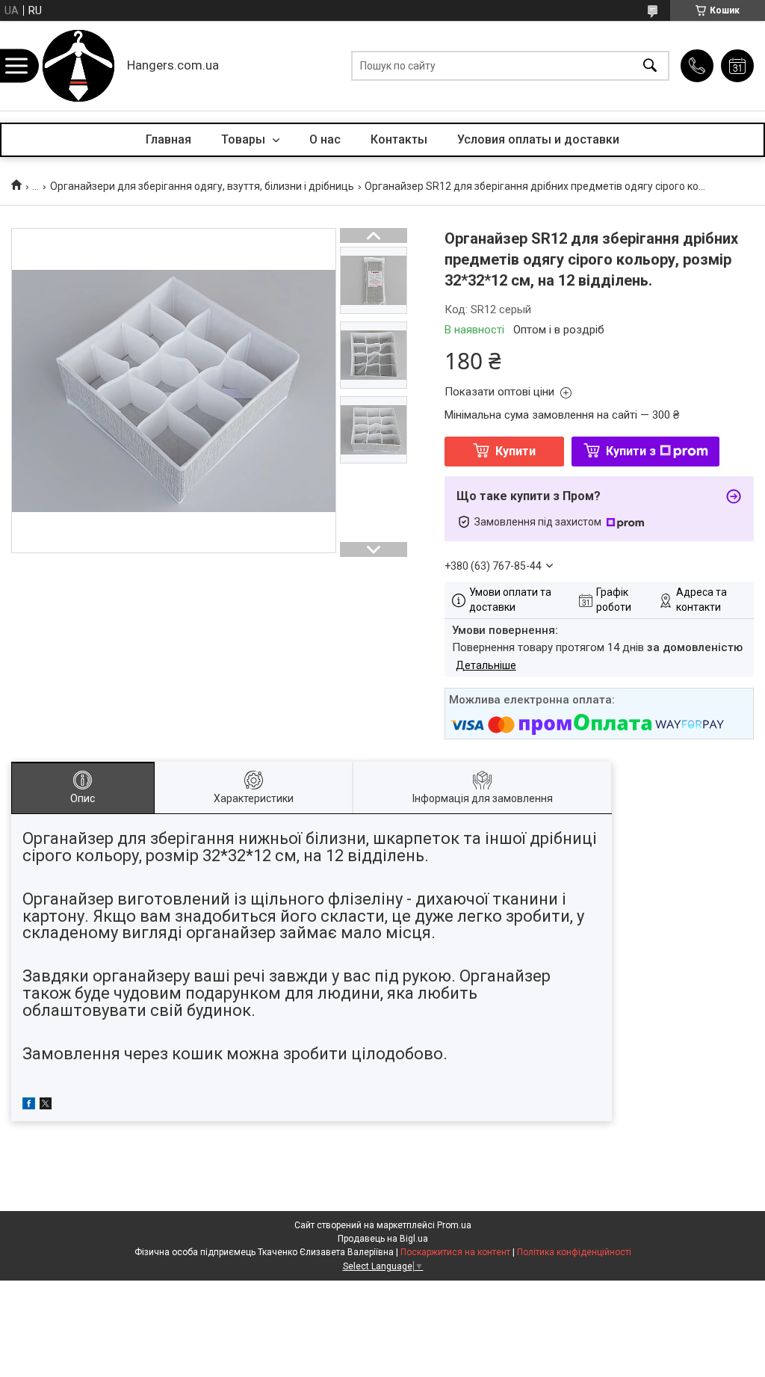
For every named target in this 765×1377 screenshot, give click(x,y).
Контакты (399, 139)
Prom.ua (454, 1225)
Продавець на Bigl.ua (383, 1238)
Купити (515, 451)
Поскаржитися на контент (455, 1252)
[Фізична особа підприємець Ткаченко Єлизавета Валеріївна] (78, 65)
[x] (46, 1106)
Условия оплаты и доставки (538, 139)
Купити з (631, 451)
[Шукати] (650, 66)
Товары (244, 139)
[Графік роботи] (737, 65)
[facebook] (28, 1106)
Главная (168, 139)
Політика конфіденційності (574, 1252)
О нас (325, 139)
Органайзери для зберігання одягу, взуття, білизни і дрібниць (202, 186)
